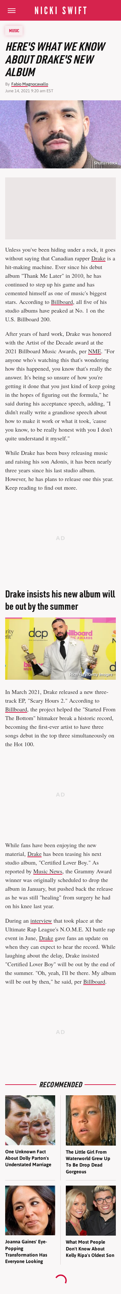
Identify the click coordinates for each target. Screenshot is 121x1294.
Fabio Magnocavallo (29, 84)
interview (41, 920)
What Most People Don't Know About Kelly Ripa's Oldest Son (90, 1248)
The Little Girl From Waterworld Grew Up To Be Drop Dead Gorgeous (88, 1161)
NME (94, 351)
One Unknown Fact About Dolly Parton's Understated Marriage (28, 1158)
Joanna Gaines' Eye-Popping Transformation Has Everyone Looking (26, 1251)
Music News (47, 871)
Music (14, 31)
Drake (98, 258)
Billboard (62, 302)
